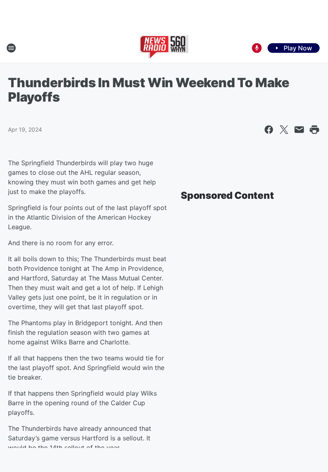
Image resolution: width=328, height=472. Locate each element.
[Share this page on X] (284, 129)
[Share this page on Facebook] (268, 129)
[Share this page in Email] (299, 129)
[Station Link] (164, 48)
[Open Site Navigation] (11, 48)
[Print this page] (314, 129)
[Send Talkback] (257, 48)
